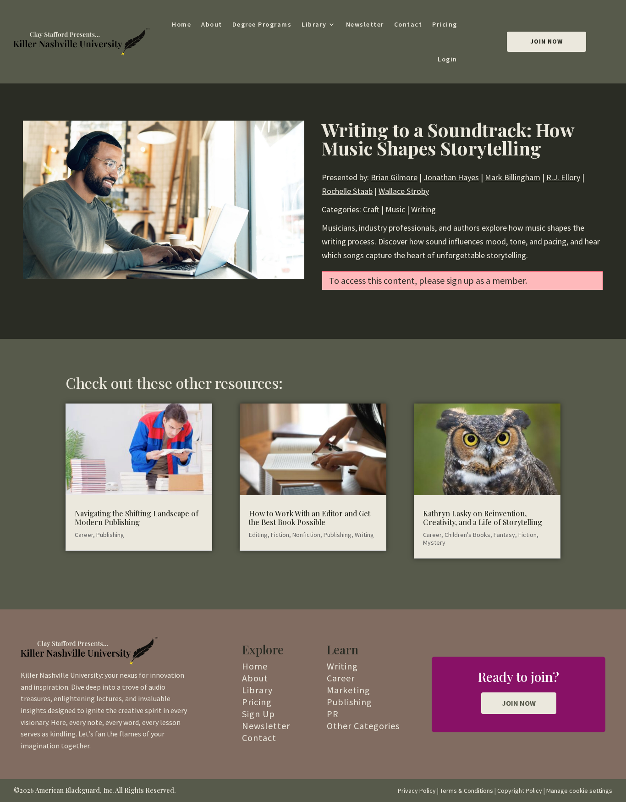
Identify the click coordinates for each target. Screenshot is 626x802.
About (211, 24)
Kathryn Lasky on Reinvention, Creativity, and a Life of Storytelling (482, 518)
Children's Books (467, 535)
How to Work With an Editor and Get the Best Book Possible (309, 518)
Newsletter (365, 24)
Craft (371, 209)
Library (314, 24)
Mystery (434, 542)
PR (333, 713)
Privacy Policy (417, 790)
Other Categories (363, 725)
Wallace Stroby (404, 191)
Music (395, 209)
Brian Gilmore (394, 177)
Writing (423, 209)
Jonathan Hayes (451, 177)
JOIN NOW (519, 703)
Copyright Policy (519, 790)
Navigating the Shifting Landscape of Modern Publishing (136, 518)
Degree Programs (262, 24)
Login (447, 59)
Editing (258, 535)
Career (84, 535)
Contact (408, 24)
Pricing (444, 24)
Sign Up (258, 713)
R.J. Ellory (563, 177)
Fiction (280, 535)
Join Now (546, 41)
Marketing (348, 690)
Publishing (110, 535)
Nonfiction (306, 535)
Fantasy (504, 535)
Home (181, 24)
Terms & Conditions (466, 790)
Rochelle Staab (347, 191)
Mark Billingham (512, 177)
